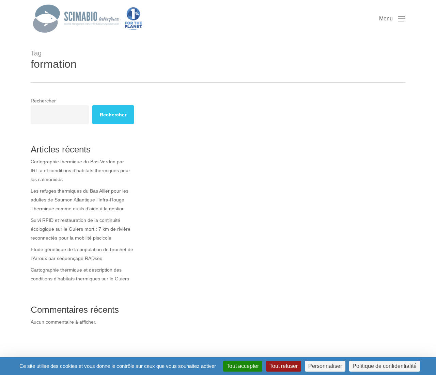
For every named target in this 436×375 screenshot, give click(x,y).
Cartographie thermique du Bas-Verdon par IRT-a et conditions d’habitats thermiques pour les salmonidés (80, 170)
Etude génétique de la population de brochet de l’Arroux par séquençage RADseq (82, 254)
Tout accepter (243, 366)
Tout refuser (283, 366)
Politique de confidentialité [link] (385, 366)
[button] (392, 18)
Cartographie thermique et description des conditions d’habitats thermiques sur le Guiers (80, 274)
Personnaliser (325, 366)
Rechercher (43, 100)
